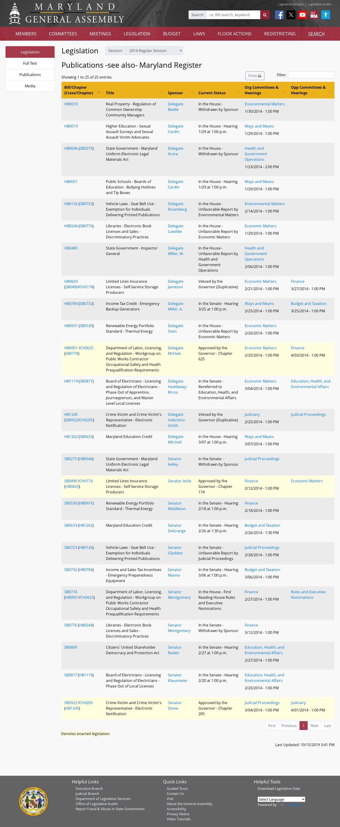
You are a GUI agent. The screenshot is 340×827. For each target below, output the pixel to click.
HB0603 (71, 281)
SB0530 (86, 325)
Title (110, 92)
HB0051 (71, 181)
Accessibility (176, 808)
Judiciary (252, 414)
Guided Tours (177, 788)
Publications (30, 74)
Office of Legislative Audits (97, 803)
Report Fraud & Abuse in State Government (110, 808)
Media (30, 85)
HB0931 (71, 325)
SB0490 (71, 286)
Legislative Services (290, 4)
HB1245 (71, 414)
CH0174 (86, 286)
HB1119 (71, 381)
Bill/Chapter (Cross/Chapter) (78, 90)
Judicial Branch (87, 793)
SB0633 (86, 436)
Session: (115, 50)
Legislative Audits (319, 4)
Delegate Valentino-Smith (177, 420)
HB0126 (71, 203)
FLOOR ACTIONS (234, 33)
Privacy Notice (178, 814)
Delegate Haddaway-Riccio (177, 387)
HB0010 (71, 103)
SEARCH (316, 33)
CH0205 (86, 420)
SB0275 (86, 148)
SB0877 (86, 381)
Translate (293, 804)
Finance (297, 281)
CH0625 (86, 347)
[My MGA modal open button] (313, 14)
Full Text (30, 63)
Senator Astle (179, 480)
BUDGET (172, 33)
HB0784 (71, 303)
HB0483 (71, 248)
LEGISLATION (137, 33)
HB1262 (71, 436)
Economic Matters (260, 225)
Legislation (30, 52)
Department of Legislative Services (103, 798)
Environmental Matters (265, 103)
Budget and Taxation (309, 303)
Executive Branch (89, 788)
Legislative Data (287, 788)
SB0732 (86, 303)
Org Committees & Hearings (261, 90)
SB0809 (70, 647)
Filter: (282, 74)
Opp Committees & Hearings (308, 90)
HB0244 (71, 225)
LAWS (199, 33)
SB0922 (71, 420)
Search (198, 14)
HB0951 (71, 347)
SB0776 (86, 225)
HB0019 (71, 126)
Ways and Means (259, 126)
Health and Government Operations (256, 154)
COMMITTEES (63, 33)
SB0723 (86, 203)
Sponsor (175, 92)
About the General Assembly (189, 803)
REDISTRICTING (280, 33)
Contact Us (175, 793)
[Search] (265, 14)
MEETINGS (100, 33)
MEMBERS (25, 33)
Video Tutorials (179, 819)
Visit (170, 798)
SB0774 (71, 353)
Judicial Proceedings (308, 414)
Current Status (212, 92)
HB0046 (71, 148)
